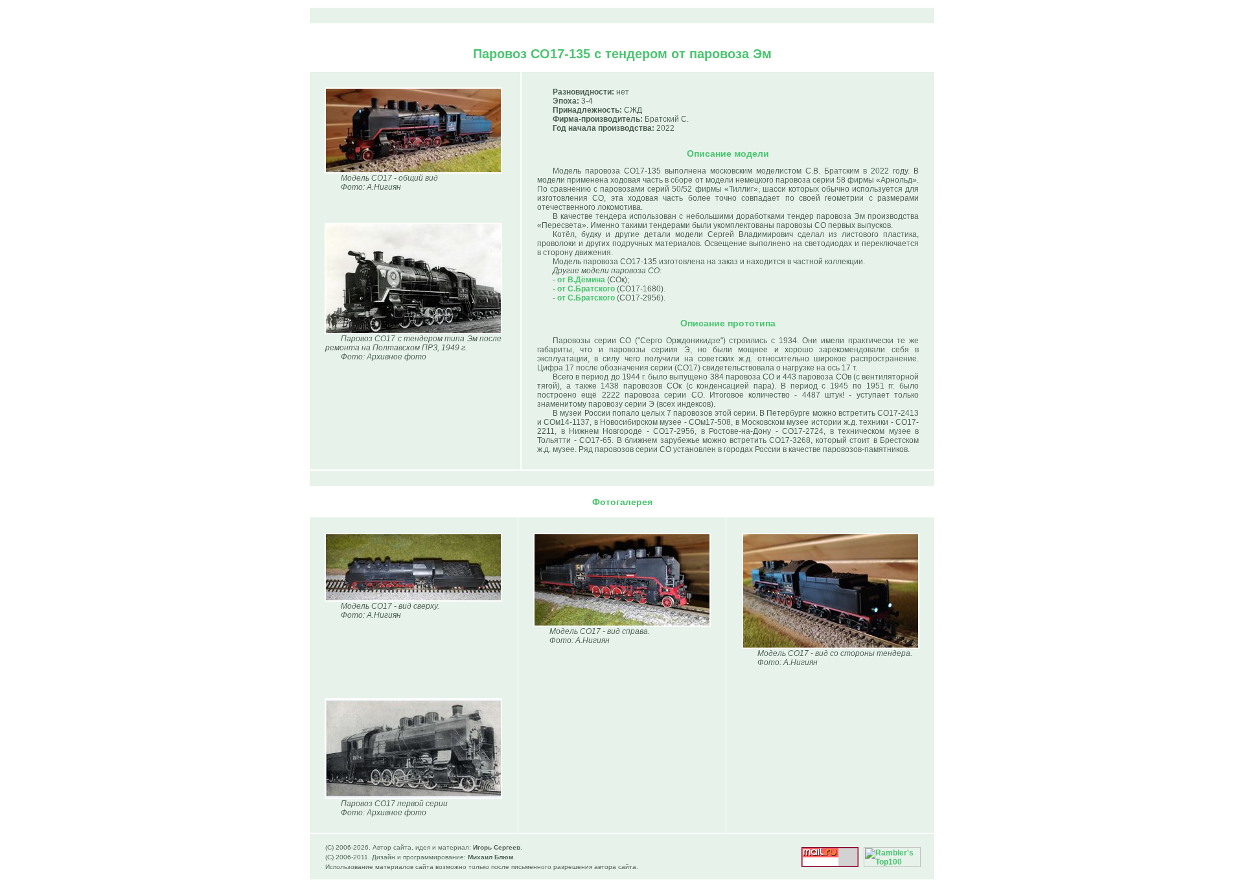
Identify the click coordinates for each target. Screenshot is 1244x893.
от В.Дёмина (581, 279)
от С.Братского (586, 288)
